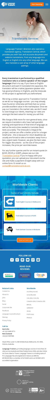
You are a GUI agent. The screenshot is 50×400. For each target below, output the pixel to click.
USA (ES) (36, 298)
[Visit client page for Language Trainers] (15, 390)
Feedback (5, 311)
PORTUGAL (30, 314)
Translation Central (10, 155)
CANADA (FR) (41, 301)
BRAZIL (29, 305)
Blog (3, 301)
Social (4, 304)
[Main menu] (46, 4)
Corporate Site (7, 307)
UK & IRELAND (31, 295)
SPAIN (29, 311)
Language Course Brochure (11, 314)
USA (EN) (29, 298)
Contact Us (6, 291)
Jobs (3, 298)
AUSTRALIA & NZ (32, 292)
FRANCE (29, 318)
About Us (5, 294)
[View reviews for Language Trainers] (36, 390)
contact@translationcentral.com (16, 166)
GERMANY (30, 308)
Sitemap (5, 317)
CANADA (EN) (31, 301)
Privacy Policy (6, 320)
